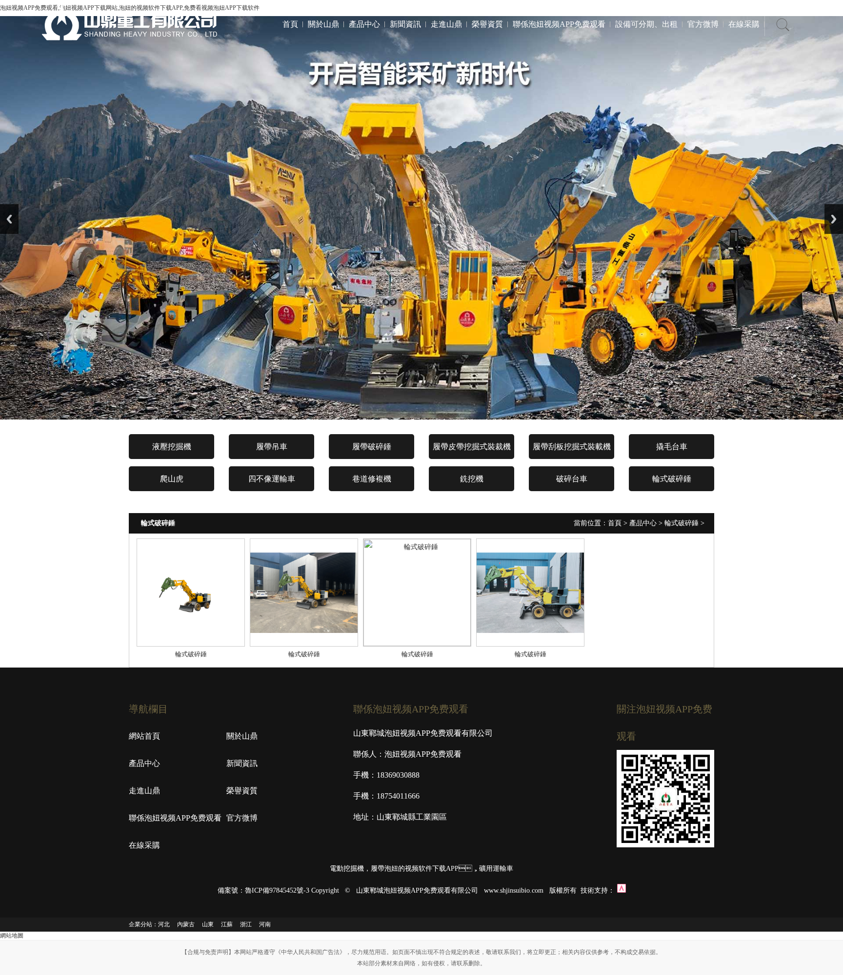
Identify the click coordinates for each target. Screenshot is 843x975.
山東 (208, 924)
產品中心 (364, 24)
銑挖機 (471, 479)
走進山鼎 (446, 24)
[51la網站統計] (621, 890)
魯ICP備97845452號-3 (277, 890)
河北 (164, 924)
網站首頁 (144, 736)
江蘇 (227, 924)
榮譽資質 (487, 24)
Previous (9, 219)
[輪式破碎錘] (190, 592)
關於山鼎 (323, 24)
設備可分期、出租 (646, 24)
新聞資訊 (405, 24)
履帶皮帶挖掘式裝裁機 (472, 446)
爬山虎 (171, 479)
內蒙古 (186, 924)
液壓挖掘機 (171, 446)
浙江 (246, 924)
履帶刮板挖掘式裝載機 (572, 446)
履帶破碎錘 (371, 446)
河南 (265, 924)
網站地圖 (11, 935)
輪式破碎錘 (671, 479)
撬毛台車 (671, 446)
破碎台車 (571, 479)
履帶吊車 (271, 446)
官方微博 (703, 24)
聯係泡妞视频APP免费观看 (559, 24)
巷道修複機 (371, 479)
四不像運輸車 (271, 479)
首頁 (290, 24)
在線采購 (744, 24)
